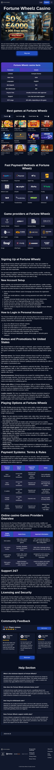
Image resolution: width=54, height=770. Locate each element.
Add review (44, 628)
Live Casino (19, 116)
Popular (6, 116)
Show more (27, 657)
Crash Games (32, 116)
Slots (45, 116)
